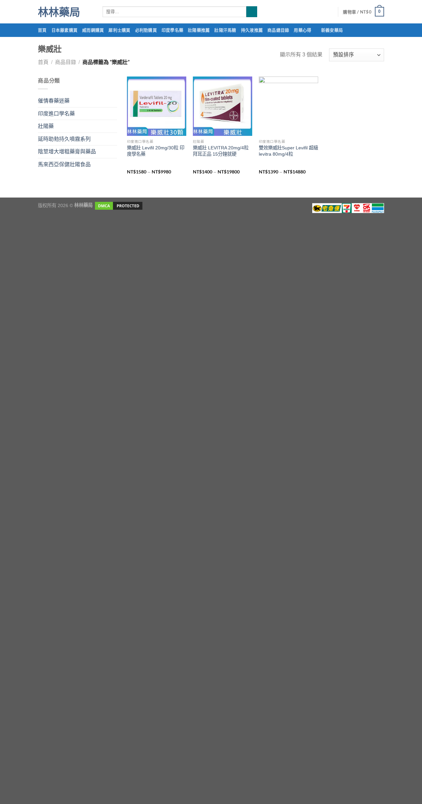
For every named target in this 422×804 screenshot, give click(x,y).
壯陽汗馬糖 (225, 30)
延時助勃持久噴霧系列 (64, 139)
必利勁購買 (146, 30)
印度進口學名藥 (56, 113)
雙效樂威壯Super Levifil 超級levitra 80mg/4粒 (288, 151)
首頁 (42, 30)
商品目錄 (65, 62)
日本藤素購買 (64, 30)
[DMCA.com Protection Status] (118, 205)
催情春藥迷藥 (54, 101)
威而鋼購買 (93, 30)
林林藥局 (59, 12)
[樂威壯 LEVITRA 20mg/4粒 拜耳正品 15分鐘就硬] (222, 106)
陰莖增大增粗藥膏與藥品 (67, 151)
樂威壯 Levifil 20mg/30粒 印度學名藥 (155, 151)
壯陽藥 (46, 126)
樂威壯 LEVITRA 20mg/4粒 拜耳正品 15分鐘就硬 (221, 151)
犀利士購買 (119, 30)
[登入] (329, 12)
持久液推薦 (252, 30)
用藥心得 (302, 30)
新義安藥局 (332, 30)
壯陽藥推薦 (199, 30)
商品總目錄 (278, 30)
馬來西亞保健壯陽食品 (64, 164)
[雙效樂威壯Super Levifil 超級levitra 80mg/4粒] (288, 106)
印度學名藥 (172, 30)
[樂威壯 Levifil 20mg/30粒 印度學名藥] (156, 106)
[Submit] (251, 11)
